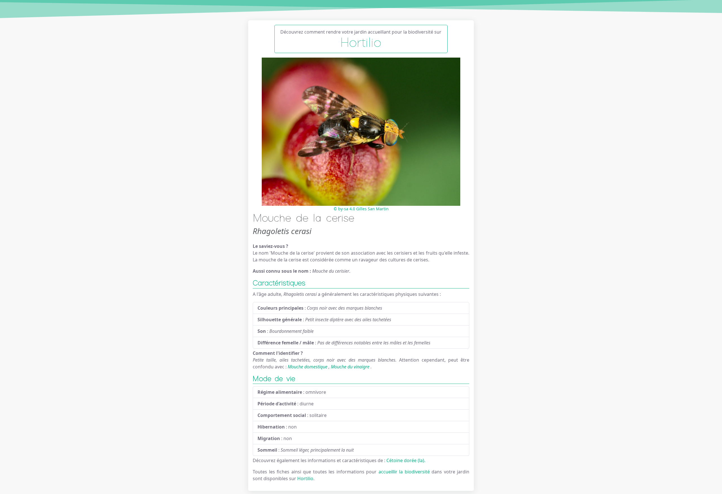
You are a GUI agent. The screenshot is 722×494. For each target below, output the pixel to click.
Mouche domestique (307, 367)
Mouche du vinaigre (350, 367)
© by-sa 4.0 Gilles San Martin (361, 208)
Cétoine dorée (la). (405, 460)
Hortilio (305, 478)
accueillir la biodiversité (405, 472)
